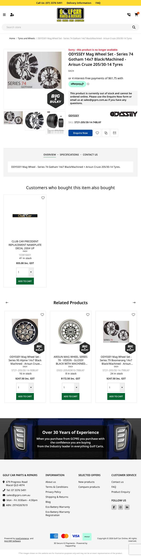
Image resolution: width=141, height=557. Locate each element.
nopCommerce (22, 538)
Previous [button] (7, 302)
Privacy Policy (53, 491)
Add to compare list (106, 133)
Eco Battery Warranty (58, 506)
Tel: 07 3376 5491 (16, 490)
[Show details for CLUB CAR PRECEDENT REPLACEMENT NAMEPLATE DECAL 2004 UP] (25, 215)
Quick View (43, 202)
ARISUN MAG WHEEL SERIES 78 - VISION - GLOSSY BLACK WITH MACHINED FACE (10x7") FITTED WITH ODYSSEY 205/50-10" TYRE (25, 360)
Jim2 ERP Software (12, 541)
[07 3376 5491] (129, 15)
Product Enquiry (120, 491)
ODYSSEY (73, 115)
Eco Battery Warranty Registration (58, 513)
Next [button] (134, 302)
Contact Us (90, 154)
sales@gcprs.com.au (18, 495)
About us (51, 481)
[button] (31, 272)
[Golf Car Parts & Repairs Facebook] (114, 507)
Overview (50, 154)
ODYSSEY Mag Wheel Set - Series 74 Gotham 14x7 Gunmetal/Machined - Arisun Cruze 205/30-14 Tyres (116, 360)
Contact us (117, 481)
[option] (13, 117)
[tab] (50, 154)
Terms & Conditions (57, 486)
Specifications (69, 154)
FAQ (98, 2)
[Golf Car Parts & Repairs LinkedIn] (127, 507)
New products (86, 481)
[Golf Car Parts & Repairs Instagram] (120, 507)
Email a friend (114, 133)
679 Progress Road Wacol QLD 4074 (17, 483)
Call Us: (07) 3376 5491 (49, 2)
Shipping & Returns (57, 496)
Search (135, 27)
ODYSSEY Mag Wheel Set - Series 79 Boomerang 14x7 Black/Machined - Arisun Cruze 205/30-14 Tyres (70, 360)
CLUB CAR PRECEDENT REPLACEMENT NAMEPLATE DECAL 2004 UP (25, 245)
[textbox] (67, 27)
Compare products (89, 486)
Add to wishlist (97, 133)
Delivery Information (79, 2)
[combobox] (23, 272)
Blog (48, 501)
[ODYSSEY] (124, 115)
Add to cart (25, 281)
